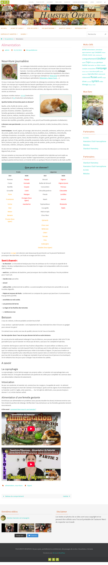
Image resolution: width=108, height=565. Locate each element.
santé (99, 77)
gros (95, 62)
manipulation (91, 68)
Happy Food (52, 77)
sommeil (89, 81)
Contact (99, 2)
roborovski (86, 77)
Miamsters (43, 77)
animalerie (99, 50)
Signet (29, 485)
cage (92, 52)
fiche (92, 62)
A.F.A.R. (86, 138)
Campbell (98, 52)
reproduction (92, 74)
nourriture (18, 485)
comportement (89, 58)
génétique (100, 62)
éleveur (90, 84)
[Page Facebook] (5, 2)
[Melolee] (2, 2)
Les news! (50, 2)
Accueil (31, 2)
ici (24, 95)
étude (94, 84)
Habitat (66, 495)
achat (84, 49)
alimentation (9, 485)
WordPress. (62, 552)
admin (7, 50)
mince (83, 71)
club (94, 55)
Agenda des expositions (80, 2)
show (84, 81)
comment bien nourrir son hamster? (23, 409)
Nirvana (55, 552)
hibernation (91, 65)
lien (96, 65)
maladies (84, 68)
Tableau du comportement (14, 495)
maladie (103, 65)
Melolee (86, 145)
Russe (93, 77)
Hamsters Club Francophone (94, 141)
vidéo (101, 81)
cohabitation (99, 55)
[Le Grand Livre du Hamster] (7, 2)
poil (97, 71)
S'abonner (34, 534)
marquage (101, 68)
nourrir (87, 71)
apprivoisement (86, 52)
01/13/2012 (18, 50)
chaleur (103, 52)
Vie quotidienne (9, 39)
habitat (84, 65)
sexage (104, 77)
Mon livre (58, 2)
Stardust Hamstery (90, 148)
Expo (88, 62)
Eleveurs (67, 2)
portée (101, 71)
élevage (85, 84)
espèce (83, 62)
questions (84, 74)
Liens (92, 2)
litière (99, 65)
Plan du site (40, 2)
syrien (95, 81)
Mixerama (53, 75)
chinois (84, 55)
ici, (22, 95)
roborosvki (101, 74)
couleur (101, 58)
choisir (90, 55)
